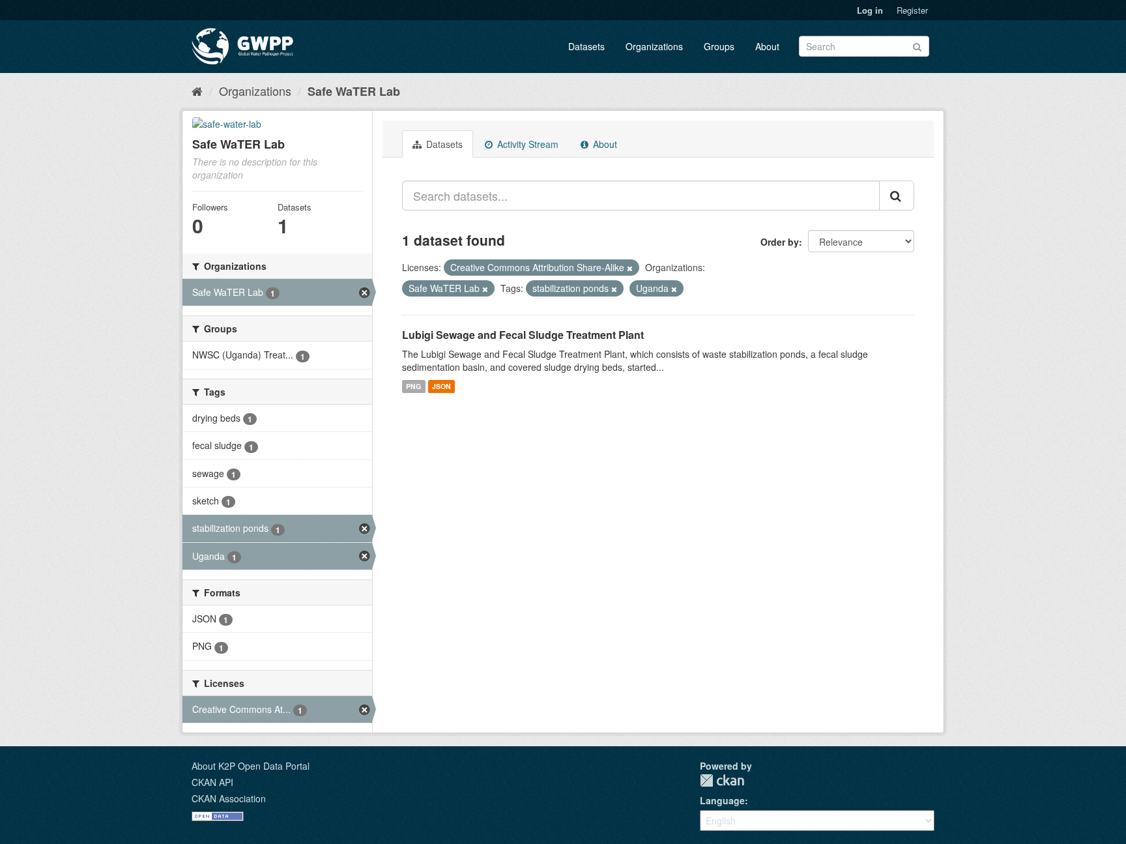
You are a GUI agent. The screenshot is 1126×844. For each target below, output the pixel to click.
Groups (719, 46)
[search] (896, 196)
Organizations (654, 46)
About (767, 46)
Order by (779, 241)
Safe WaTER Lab (354, 91)
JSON (441, 386)
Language (722, 800)
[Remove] (630, 268)
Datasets (586, 46)
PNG (413, 386)
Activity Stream (526, 144)
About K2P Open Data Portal (251, 765)
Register (912, 10)
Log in (870, 10)
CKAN (722, 780)
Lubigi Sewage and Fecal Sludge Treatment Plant (523, 334)
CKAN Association (229, 798)
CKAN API (212, 782)
